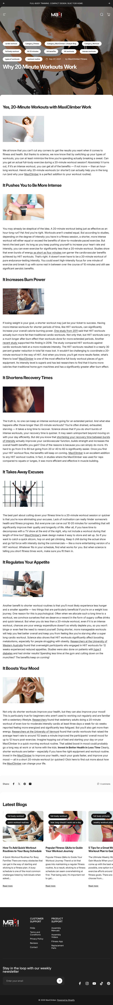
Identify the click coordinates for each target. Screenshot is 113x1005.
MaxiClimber (31, 174)
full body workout (12, 51)
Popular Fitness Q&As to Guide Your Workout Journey (64, 849)
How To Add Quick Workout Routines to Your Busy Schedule (22, 849)
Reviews (34, 943)
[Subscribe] (59, 981)
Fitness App (57, 941)
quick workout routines (18, 822)
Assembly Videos (56, 935)
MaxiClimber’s (33, 535)
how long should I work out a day (66, 822)
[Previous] (4, 3)
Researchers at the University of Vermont (35, 731)
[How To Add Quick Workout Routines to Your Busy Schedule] (23, 826)
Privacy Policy (36, 939)
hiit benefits (51, 51)
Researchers (39, 719)
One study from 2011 (66, 330)
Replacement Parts (57, 946)
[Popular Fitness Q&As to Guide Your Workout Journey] (66, 826)
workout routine (34, 59)
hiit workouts (69, 51)
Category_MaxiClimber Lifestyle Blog (61, 44)
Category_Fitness (32, 44)
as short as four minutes (47, 252)
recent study (10, 342)
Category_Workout (91, 44)
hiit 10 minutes (32, 51)
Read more (8, 886)
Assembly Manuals (56, 929)
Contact (34, 947)
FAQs (32, 928)
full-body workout (59, 816)
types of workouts (12, 59)
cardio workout (11, 44)
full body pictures (101, 816)
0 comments (105, 784)
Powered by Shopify (66, 1000)
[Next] (109, 3)
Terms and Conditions (35, 933)
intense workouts (89, 51)
